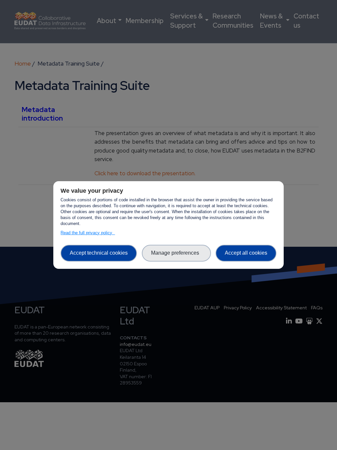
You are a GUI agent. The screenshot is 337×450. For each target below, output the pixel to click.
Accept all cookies (246, 253)
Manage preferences (176, 253)
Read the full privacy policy (88, 232)
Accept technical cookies (99, 253)
